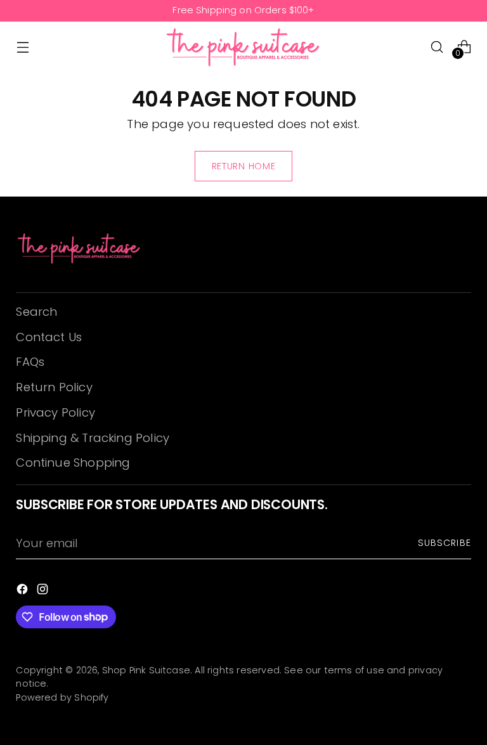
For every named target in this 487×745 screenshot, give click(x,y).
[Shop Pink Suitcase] (243, 47)
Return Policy (54, 387)
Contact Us (49, 337)
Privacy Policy (55, 412)
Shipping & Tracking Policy (92, 438)
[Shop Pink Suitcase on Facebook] (23, 591)
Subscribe (444, 542)
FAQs (30, 362)
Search (36, 312)
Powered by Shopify (62, 697)
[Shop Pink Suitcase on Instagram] (43, 591)
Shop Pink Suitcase (146, 670)
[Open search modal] (437, 47)
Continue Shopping (73, 462)
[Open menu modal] (23, 47)
